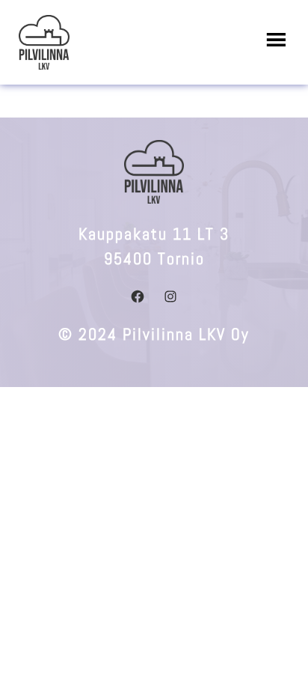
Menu (273, 39)
